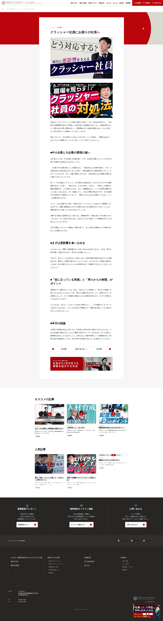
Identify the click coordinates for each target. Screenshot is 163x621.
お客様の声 (101, 3)
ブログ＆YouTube (11, 8)
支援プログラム (92, 3)
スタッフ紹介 (125, 564)
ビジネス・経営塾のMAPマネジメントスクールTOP (26, 557)
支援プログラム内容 (53, 557)
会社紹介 (121, 3)
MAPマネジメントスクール (56, 564)
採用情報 (128, 3)
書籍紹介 (51, 572)
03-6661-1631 (22, 599)
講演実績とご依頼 (53, 567)
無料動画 (138, 2)
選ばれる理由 (83, 3)
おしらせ (115, 3)
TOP (3, 8)
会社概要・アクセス (127, 567)
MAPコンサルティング (55, 561)
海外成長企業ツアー (54, 570)
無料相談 (147, 2)
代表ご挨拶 (125, 561)
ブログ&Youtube (89, 561)
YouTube (108, 3)
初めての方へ (74, 3)
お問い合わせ (157, 2)
